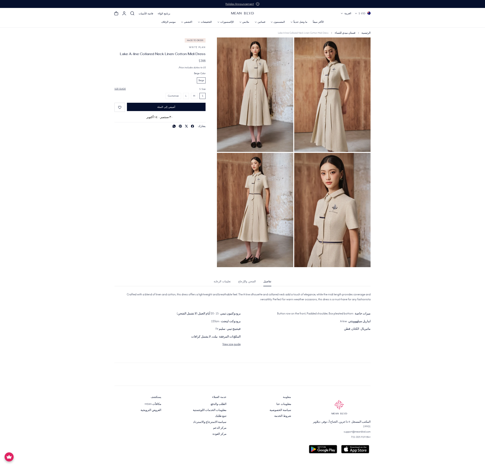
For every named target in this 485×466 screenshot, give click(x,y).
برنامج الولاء (164, 13)
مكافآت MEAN (153, 404)
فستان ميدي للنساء (345, 33)
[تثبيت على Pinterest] (180, 126)
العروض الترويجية (151, 410)
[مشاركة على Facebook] (192, 126)
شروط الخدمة (282, 416)
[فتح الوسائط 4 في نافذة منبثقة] (224, 160)
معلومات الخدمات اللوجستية (210, 410)
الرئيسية (366, 33)
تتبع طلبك (220, 416)
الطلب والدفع (218, 404)
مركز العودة (219, 434)
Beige (201, 80)
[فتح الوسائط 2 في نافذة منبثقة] (301, 160)
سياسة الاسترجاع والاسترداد (210, 422)
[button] (132, 13)
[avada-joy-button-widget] (9, 456)
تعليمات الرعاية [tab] (222, 281)
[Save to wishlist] (119, 107)
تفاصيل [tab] (267, 281)
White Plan (197, 47)
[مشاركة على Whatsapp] (174, 126)
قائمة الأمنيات (146, 13)
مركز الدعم (219, 428)
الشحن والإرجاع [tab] (247, 281)
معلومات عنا (283, 404)
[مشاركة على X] (186, 126)
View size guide (231, 344)
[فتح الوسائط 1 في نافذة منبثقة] (224, 44)
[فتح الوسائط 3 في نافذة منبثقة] (301, 44)
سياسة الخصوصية (280, 410)
